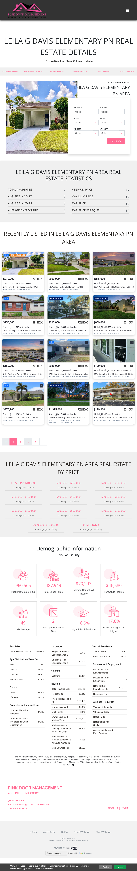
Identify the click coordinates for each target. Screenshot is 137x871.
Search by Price (80, 71)
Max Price (104, 107)
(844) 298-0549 (16, 800)
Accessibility (49, 832)
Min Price (78, 107)
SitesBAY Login (103, 832)
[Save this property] (41, 255)
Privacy (33, 832)
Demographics (103, 71)
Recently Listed (57, 71)
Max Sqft (104, 129)
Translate (88, 853)
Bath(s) (103, 118)
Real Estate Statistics (33, 71)
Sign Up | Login (118, 808)
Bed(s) (76, 118)
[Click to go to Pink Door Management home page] (27, 9)
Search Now (116, 141)
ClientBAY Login (82, 832)
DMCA (64, 832)
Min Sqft (77, 129)
